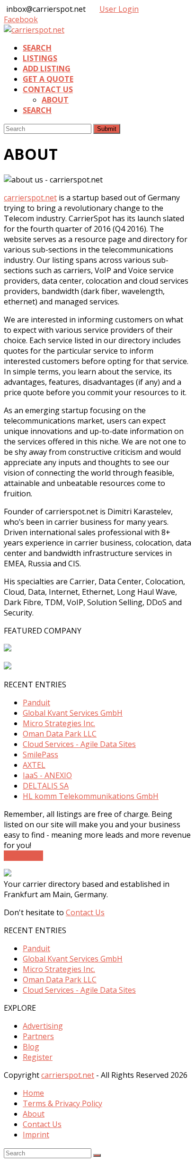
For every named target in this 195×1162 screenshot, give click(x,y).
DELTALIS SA (46, 785)
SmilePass (40, 754)
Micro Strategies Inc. (59, 723)
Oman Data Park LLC (60, 733)
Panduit (36, 702)
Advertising (43, 1026)
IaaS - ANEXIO (47, 775)
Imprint (36, 1134)
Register (38, 1057)
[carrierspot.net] (34, 30)
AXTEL (34, 765)
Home (33, 1093)
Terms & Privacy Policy (62, 1103)
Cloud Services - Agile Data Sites (79, 744)
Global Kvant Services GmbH (73, 713)
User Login (119, 9)
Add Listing (23, 855)
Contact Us (85, 912)
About (33, 1114)
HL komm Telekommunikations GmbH (91, 796)
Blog (31, 1046)
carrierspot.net (30, 197)
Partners (38, 1036)
